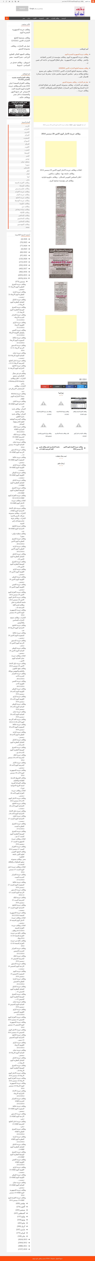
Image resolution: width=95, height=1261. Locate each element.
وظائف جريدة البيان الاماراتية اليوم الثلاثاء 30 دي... (17, 403)
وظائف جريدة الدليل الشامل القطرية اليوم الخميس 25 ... (18, 989)
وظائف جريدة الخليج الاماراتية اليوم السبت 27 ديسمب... (17, 907)
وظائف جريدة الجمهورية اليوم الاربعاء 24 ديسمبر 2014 (17, 1085)
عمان (28, 18)
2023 (25, 249)
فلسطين (26, 168)
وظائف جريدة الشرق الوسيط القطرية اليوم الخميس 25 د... (18, 996)
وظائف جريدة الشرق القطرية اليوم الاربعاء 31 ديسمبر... (17, 286)
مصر (24, 18)
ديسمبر (22, 282)
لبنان (27, 174)
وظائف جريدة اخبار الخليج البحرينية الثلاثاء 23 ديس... (17, 1124)
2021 (25, 255)
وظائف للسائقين (23, 215)
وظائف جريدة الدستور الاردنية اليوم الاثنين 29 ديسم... (18, 643)
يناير (23, 1236)
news (27, 227)
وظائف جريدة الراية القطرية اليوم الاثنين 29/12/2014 (18, 548)
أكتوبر (22, 1207)
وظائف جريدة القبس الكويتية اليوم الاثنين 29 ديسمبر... (17, 587)
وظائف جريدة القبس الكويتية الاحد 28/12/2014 (19, 683)
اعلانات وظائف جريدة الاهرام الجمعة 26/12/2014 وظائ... (19, 928)
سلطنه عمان (25, 162)
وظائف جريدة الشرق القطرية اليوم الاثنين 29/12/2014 (18, 541)
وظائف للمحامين (23, 221)
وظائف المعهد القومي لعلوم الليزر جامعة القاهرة (18, 854)
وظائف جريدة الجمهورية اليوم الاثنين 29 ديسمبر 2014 (17, 612)
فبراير (22, 1233)
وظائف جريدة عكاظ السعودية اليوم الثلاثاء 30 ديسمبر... (17, 459)
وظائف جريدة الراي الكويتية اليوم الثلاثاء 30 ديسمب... (17, 467)
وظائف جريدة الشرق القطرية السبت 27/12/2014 (19, 826)
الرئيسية (64, 18)
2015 (25, 275)
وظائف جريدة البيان (22, 195)
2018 (25, 265)
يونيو (23, 1220)
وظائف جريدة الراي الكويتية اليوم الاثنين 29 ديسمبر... (17, 571)
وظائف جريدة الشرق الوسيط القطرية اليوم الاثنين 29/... (18, 564)
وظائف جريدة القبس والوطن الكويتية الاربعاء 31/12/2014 (17, 332)
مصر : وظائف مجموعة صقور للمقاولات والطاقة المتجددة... (17, 861)
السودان (26, 141)
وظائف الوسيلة (24, 186)
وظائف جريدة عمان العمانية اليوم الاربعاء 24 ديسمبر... (17, 1052)
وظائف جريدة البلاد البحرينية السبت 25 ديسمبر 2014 (19, 900)
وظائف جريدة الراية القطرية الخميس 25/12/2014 (19, 981)
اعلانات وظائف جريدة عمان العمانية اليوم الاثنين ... (19, 658)
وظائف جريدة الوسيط (22, 200)
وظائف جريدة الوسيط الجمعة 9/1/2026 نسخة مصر (72, 1)
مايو (23, 1223)
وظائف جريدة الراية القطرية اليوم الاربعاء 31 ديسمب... (17, 294)
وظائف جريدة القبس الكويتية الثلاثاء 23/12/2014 (19, 1162)
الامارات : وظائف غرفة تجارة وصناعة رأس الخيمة (18, 520)
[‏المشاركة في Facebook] (80, 379)
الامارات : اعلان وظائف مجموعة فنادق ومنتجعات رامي (17, 381)
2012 (25, 1243)
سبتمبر (22, 1210)
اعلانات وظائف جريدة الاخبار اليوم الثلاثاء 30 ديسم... (18, 503)
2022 (25, 252)
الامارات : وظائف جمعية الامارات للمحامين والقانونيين (18, 620)
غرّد (80, 386)
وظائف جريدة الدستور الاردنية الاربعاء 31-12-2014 (18, 347)
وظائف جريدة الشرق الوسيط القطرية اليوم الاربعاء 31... (18, 309)
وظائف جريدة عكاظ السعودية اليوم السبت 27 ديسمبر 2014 (17, 884)
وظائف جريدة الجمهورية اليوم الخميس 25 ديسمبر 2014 (17, 1024)
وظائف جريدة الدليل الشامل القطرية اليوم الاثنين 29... (18, 556)
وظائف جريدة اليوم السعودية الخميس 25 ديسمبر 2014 (18, 973)
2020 (25, 259)
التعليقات (59, 386)
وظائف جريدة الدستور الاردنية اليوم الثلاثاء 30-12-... (17, 452)
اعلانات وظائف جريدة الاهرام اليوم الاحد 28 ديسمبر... (18, 793)
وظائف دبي (25, 206)
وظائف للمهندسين (23, 224)
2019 (25, 262)
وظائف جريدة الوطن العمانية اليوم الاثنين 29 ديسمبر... (17, 650)
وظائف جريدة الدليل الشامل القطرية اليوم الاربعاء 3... (18, 302)
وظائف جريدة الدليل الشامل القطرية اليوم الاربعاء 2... (18, 1060)
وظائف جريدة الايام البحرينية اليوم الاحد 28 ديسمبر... (18, 765)
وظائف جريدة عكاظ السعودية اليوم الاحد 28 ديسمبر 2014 (17, 727)
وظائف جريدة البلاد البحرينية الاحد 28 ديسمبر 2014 (17, 757)
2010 (25, 1249)
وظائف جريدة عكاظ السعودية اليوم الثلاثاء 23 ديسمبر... (17, 1108)
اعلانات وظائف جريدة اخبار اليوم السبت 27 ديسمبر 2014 (17, 869)
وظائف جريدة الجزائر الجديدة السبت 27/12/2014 (19, 877)
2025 (25, 242)
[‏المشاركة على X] (82, 379)
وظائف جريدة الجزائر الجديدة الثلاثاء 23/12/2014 (19, 1101)
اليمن (27, 156)
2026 (25, 239)
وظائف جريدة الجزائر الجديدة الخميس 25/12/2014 (19, 950)
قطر (47, 18)
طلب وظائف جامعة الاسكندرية (62, 433)
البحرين (26, 132)
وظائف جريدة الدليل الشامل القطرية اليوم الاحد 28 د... (18, 742)
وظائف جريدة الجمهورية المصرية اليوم (76, 54)
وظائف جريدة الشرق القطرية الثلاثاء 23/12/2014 (19, 1131)
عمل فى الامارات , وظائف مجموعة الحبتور (75, 82)
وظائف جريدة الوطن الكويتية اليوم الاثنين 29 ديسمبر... (17, 579)
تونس (27, 159)
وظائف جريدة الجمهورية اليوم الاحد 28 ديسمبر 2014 (18, 772)
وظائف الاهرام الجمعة (22, 183)
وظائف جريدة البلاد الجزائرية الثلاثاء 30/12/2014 (19, 429)
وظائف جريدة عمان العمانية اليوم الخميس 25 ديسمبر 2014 (17, 1004)
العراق (27, 144)
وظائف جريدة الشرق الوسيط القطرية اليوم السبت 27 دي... (18, 833)
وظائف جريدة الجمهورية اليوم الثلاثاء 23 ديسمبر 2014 (17, 1192)
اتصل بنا (70, 383)
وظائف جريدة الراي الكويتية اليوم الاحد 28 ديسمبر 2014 (18, 699)
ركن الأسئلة (77, 383)
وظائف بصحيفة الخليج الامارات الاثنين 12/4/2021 (73, 68)
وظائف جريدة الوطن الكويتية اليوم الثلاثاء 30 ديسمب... (17, 475)
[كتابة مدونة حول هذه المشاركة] (84, 379)
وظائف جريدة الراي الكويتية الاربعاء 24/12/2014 (19, 1045)
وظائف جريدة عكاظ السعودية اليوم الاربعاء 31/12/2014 (18, 340)
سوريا (27, 165)
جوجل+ (44, 386)
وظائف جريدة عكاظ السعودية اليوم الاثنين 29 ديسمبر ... (17, 635)
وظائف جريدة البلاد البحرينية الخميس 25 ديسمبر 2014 (18, 958)
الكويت (34, 18)
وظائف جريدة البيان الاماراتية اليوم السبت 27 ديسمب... (17, 818)
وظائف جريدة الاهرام (22, 192)
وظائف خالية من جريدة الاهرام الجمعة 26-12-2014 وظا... (18, 935)
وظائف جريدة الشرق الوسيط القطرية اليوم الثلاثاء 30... (18, 490)
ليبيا (28, 177)
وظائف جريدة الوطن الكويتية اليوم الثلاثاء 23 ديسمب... (17, 1177)
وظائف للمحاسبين (23, 218)
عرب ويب (35, 1258)
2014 (25, 278)
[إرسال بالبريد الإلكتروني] (86, 379)
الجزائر (27, 135)
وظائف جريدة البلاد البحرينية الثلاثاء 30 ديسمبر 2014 (19, 437)
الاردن (27, 126)
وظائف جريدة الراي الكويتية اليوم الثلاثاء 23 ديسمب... (17, 1169)
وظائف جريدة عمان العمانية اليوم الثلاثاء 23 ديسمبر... (17, 1185)
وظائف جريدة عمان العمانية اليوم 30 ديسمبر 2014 (17, 444)
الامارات (26, 129)
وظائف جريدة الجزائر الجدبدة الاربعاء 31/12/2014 (19, 317)
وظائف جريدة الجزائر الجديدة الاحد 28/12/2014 (19, 676)
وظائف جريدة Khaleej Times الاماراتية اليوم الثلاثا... (18, 396)
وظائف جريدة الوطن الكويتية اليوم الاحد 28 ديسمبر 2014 (18, 691)
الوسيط (26, 153)
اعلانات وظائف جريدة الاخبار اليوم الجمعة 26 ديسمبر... (18, 920)
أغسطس (21, 1213)
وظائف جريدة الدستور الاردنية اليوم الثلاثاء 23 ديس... (18, 1116)
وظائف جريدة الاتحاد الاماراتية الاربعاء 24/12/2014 (19, 1093)
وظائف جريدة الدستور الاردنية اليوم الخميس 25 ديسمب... (17, 966)
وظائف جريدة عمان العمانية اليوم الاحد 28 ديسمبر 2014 (18, 714)
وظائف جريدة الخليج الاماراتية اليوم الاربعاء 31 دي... (17, 368)
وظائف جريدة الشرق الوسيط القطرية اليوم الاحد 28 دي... (18, 749)
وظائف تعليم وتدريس (22, 189)
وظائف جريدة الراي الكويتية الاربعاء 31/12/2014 (19, 325)
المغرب (26, 150)
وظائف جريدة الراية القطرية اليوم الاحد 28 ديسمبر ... (18, 734)
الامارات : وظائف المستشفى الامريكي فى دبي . (17, 388)
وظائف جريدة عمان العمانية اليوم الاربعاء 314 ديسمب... (17, 355)
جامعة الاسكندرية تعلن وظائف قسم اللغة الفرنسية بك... (18, 604)
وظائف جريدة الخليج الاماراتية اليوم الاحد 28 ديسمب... (17, 806)
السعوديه (26, 138)
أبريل (23, 1226)
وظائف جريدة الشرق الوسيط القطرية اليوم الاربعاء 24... (18, 1068)
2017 (25, 268)
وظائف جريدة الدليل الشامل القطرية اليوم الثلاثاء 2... (18, 1146)
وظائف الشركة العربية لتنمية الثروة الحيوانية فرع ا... (18, 785)
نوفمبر (22, 1203)
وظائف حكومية (24, 203)
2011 (25, 1246)
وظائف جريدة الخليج (22, 197)
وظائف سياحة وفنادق (22, 209)
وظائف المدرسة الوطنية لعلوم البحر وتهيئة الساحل (18, 421)
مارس (22, 1229)
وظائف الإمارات (55, 18)
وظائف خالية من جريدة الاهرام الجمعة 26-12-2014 (18, 943)
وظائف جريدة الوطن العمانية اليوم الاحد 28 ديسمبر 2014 (18, 706)
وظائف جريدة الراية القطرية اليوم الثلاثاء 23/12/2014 (18, 1139)
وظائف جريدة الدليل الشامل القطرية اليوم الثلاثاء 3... (18, 482)
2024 (25, 246)
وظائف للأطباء (24, 212)
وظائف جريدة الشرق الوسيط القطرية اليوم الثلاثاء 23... (18, 1154)
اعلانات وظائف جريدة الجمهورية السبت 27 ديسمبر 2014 (18, 841)
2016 (25, 272)
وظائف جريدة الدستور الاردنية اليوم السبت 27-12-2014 (17, 892)
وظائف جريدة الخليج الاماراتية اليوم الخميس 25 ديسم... (17, 1037)
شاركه (69, 386)
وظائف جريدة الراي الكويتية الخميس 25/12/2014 (19, 1012)
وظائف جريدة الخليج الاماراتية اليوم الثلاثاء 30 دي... (17, 528)
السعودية (41, 18)
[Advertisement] (61, 35)
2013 (25, 1239)
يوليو (23, 1216)
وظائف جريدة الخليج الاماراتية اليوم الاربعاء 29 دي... (17, 627)
